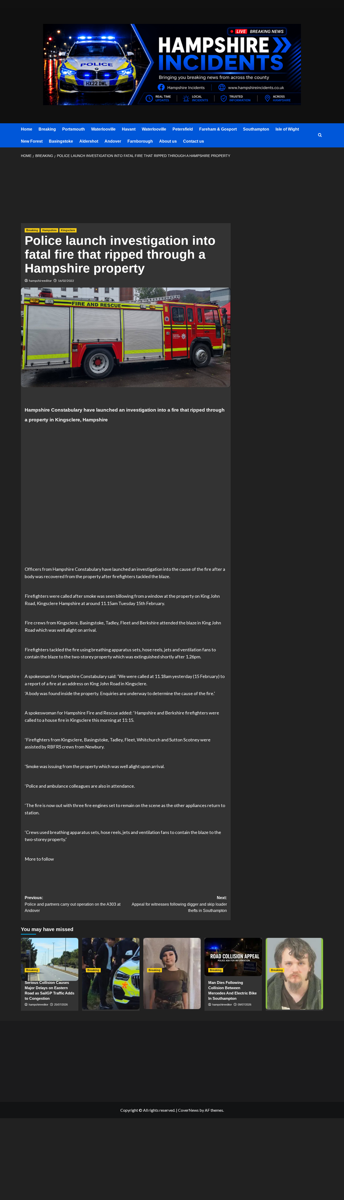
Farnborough (140, 141)
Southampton (256, 129)
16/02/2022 (66, 281)
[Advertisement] (126, 192)
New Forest (32, 141)
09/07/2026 (244, 1004)
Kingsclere (68, 230)
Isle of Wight (287, 129)
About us (168, 141)
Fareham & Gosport (218, 129)
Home (26, 129)
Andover (113, 141)
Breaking (47, 129)
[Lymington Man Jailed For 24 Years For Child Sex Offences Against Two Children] (294, 957)
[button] (320, 135)
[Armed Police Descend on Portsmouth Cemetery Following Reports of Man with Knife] (111, 957)
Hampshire (49, 230)
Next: (179, 904)
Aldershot (88, 141)
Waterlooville (103, 129)
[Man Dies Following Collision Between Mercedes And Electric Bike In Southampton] (233, 957)
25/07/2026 (61, 1004)
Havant (128, 129)
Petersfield (183, 129)
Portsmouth (73, 129)
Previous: (72, 904)
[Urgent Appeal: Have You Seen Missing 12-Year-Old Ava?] (172, 957)
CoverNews (188, 1110)
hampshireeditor (40, 281)
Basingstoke (61, 141)
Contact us (193, 141)
